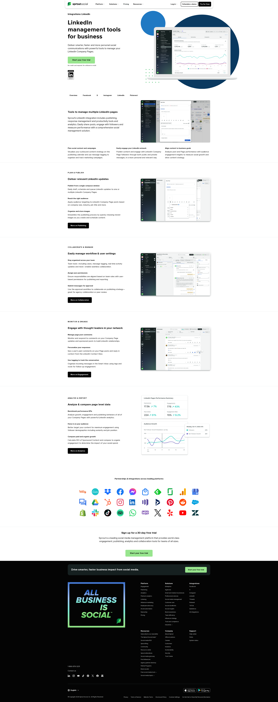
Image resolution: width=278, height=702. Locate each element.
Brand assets (145, 669)
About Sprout (169, 634)
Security (167, 653)
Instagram (107, 95)
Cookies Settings (174, 697)
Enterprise (168, 586)
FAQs (191, 637)
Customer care (169, 602)
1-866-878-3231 (74, 666)
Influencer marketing (147, 602)
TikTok (191, 605)
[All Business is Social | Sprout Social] (96, 605)
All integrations (194, 612)
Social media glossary (148, 656)
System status (193, 640)
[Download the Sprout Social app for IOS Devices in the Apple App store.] (189, 690)
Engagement (145, 586)
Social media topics (147, 675)
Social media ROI (146, 640)
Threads (192, 599)
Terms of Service (136, 697)
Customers (168, 643)
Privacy (126, 697)
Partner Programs (146, 666)
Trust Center (169, 656)
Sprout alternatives (146, 653)
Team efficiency (170, 615)
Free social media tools (148, 672)
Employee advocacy (147, 605)
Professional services (171, 596)
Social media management (173, 599)
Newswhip (144, 612)
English (73, 690)
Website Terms (148, 697)
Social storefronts (170, 605)
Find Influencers (146, 659)
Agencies (168, 590)
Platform (99, 4)
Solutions (113, 4)
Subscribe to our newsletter (149, 634)
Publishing (144, 590)
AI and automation (146, 609)
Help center (192, 634)
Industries (168, 625)
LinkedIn (120, 95)
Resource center (146, 650)
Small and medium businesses (174, 593)
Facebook (87, 95)
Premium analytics (146, 596)
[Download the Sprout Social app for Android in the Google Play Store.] (203, 690)
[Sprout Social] (78, 4)
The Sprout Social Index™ (148, 637)
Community (144, 647)
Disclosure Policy (161, 697)
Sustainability (169, 650)
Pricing (126, 4)
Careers (167, 640)
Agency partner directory (148, 663)
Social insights (169, 609)
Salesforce (192, 609)
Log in (173, 4)
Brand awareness (170, 612)
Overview (73, 95)
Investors (168, 647)
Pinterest (134, 95)
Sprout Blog (144, 643)
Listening (143, 599)
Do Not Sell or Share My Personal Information (196, 697)
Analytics (143, 593)
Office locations (170, 637)
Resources (137, 4)
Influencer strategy (170, 618)
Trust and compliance (172, 621)
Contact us (72, 671)
